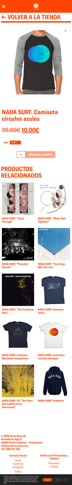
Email (18, 460)
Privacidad (54, 463)
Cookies (54, 466)
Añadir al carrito (40, 154)
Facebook (18, 463)
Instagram (18, 467)
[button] (4, 6)
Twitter (18, 471)
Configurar (58, 480)
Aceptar (47, 480)
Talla (5, 142)
